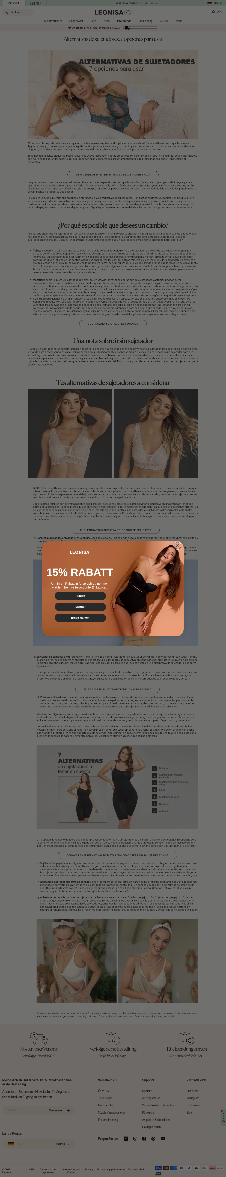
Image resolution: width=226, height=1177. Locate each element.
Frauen (80, 595)
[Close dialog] (177, 545)
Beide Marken (80, 617)
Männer (80, 606)
